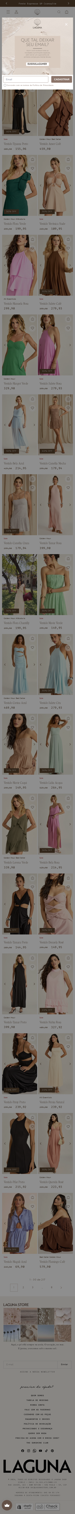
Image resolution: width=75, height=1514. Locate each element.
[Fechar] (66, 24)
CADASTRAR (61, 79)
